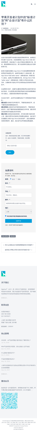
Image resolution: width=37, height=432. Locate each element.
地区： (7, 208)
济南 (23, 424)
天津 (11, 424)
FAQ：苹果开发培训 (6, 30)
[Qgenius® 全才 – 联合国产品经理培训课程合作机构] (3, 4)
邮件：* (7, 199)
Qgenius (5, 28)
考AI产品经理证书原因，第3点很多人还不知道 (15, 346)
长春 (29, 424)
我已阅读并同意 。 (17, 216)
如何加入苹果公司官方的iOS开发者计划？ (18, 250)
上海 (2, 422)
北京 (5, 422)
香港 (14, 422)
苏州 (26, 422)
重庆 (23, 422)
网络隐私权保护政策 (21, 216)
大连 (26, 424)
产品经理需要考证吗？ (8, 359)
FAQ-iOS (12, 236)
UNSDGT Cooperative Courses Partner (18, 426)
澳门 (17, 422)
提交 (10, 152)
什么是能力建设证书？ (8, 353)
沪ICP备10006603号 (18, 429)
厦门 (20, 424)
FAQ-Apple (5, 236)
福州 (17, 424)
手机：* (7, 191)
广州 (11, 422)
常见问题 (14, 30)
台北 (20, 422)
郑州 (14, 424)
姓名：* (7, 183)
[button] (31, 4)
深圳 (8, 422)
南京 (9, 424)
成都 (29, 422)
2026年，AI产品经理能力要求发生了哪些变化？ (16, 340)
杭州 (32, 422)
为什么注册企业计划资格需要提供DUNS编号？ (19, 245)
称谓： (7, 179)
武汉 (35, 422)
